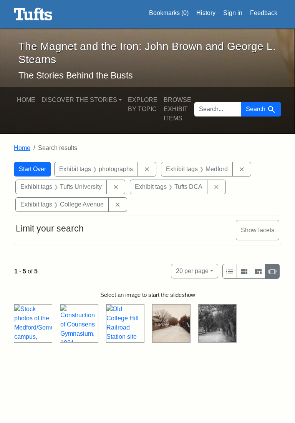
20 (192, 270)
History (205, 13)
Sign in (232, 13)
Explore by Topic (142, 104)
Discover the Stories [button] (79, 100)
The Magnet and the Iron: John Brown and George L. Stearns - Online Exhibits (33, 14)
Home (26, 100)
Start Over (32, 169)
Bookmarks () (169, 13)
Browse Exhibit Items (177, 109)
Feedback (263, 13)
